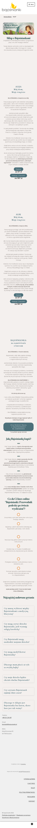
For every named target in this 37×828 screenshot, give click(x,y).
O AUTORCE (31, 783)
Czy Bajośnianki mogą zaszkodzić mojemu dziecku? (17, 640)
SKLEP (33, 788)
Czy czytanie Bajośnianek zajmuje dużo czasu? (15, 691)
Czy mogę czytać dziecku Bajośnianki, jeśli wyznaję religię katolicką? (15, 626)
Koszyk (28, 823)
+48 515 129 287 (7, 717)
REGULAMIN (31, 797)
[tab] (18, 611)
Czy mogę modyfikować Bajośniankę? (15, 653)
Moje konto (6, 825)
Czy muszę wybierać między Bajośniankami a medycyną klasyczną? (16, 611)
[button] (18, 169)
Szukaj (18, 825)
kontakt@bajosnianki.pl (9, 724)
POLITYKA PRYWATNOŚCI (27, 792)
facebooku (23, 764)
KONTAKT (32, 801)
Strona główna (7, 17)
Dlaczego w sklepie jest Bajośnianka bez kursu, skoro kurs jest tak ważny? (17, 705)
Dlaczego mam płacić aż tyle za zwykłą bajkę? (16, 666)
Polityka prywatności (8, 815)
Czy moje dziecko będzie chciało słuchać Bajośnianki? (17, 678)
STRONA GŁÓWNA (29, 779)
